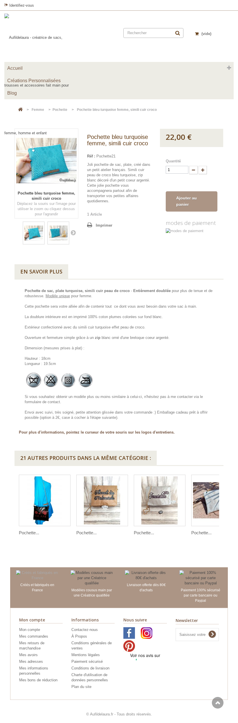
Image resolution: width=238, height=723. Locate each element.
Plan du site (81, 687)
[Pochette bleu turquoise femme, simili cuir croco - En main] (34, 233)
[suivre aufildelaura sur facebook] (129, 637)
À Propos (79, 636)
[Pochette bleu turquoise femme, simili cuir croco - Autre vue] (58, 233)
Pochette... (29, 532)
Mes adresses (31, 661)
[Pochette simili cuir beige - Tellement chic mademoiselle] (102, 500)
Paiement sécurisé (87, 661)
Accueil (15, 68)
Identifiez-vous (21, 5)
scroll (217, 703)
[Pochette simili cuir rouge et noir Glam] (45, 500)
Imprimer (104, 225)
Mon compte (29, 629)
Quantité (173, 161)
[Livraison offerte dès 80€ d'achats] (146, 575)
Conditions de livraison (90, 668)
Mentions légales (85, 655)
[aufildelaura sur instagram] (146, 637)
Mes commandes (33, 636)
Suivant (73, 232)
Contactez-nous (84, 629)
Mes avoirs (28, 655)
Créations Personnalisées (34, 80)
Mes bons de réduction (38, 680)
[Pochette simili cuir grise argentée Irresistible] (159, 500)
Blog (12, 93)
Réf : (91, 156)
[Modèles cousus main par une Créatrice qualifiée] (92, 577)
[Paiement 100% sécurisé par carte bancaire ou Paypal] (200, 577)
